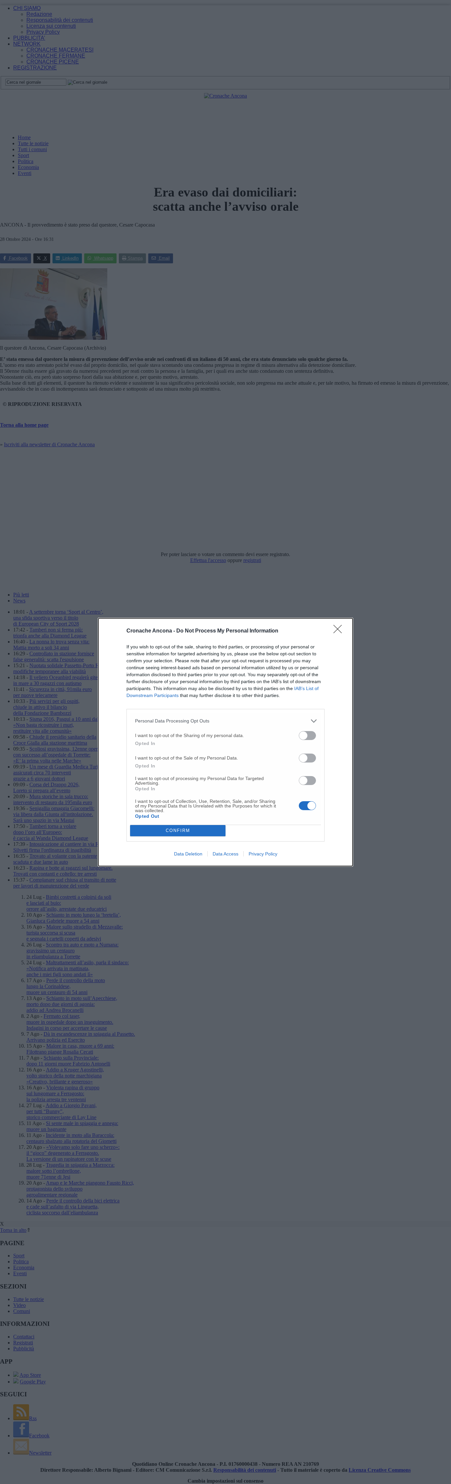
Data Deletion (188, 853)
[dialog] (225, 742)
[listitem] (225, 721)
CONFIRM (178, 830)
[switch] (307, 735)
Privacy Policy (263, 853)
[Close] (339, 631)
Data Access (225, 853)
